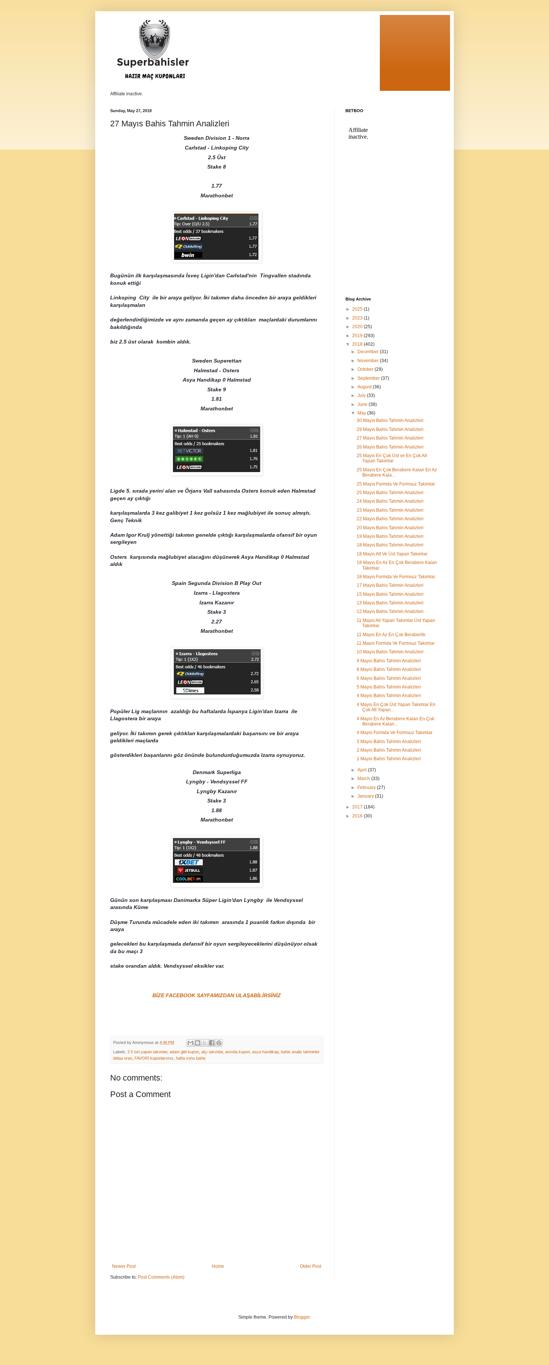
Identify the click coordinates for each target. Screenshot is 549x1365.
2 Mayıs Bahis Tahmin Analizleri (389, 750)
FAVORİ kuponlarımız (154, 1058)
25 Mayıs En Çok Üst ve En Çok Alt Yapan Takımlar (392, 458)
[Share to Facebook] (211, 1043)
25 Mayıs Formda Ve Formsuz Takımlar (396, 484)
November (368, 360)
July (362, 395)
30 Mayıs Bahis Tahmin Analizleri (390, 420)
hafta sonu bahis (191, 1058)
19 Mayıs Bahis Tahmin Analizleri (390, 536)
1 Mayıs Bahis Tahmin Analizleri (389, 758)
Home (218, 1266)
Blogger (302, 1317)
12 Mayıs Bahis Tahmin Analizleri (390, 611)
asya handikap (265, 1052)
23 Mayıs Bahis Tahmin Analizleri (390, 510)
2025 (358, 309)
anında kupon (237, 1052)
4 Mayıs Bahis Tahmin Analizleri (389, 695)
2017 (358, 807)
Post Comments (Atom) (161, 1277)
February (367, 787)
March (364, 778)
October (366, 369)
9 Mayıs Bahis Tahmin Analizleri (389, 660)
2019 (358, 335)
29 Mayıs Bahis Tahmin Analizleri (390, 429)
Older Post (310, 1266)
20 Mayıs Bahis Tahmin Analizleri (390, 527)
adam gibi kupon (184, 1052)
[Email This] (190, 1043)
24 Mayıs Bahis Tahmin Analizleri (390, 501)
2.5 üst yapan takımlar (147, 1052)
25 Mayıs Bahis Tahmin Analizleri (390, 492)
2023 (358, 318)
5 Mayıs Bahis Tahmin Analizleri (389, 687)
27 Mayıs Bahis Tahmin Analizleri (390, 438)
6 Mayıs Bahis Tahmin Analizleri (389, 678)
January (366, 796)
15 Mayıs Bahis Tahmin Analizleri (390, 594)
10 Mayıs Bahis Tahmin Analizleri (390, 651)
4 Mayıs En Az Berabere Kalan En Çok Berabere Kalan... (395, 721)
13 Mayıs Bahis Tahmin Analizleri (390, 603)
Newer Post (124, 1266)
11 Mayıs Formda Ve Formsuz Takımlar (396, 643)
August (365, 386)
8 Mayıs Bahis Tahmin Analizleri (389, 669)
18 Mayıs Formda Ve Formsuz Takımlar (396, 576)
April (362, 770)
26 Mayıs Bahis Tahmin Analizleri (390, 447)
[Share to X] (204, 1043)
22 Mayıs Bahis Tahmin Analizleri (390, 518)
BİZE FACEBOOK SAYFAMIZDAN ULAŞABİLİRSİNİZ (216, 995)
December (368, 351)
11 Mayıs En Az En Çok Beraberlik (391, 634)
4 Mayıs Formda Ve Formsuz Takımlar (394, 732)
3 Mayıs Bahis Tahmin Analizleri (389, 741)
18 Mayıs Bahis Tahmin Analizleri (390, 545)
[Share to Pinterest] (219, 1043)
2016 (358, 816)
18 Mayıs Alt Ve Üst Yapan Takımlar (392, 554)
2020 (358, 326)
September (369, 378)
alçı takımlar (212, 1052)
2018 (358, 344)
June (363, 404)
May (362, 413)
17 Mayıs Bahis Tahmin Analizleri (390, 585)
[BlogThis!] (197, 1043)
